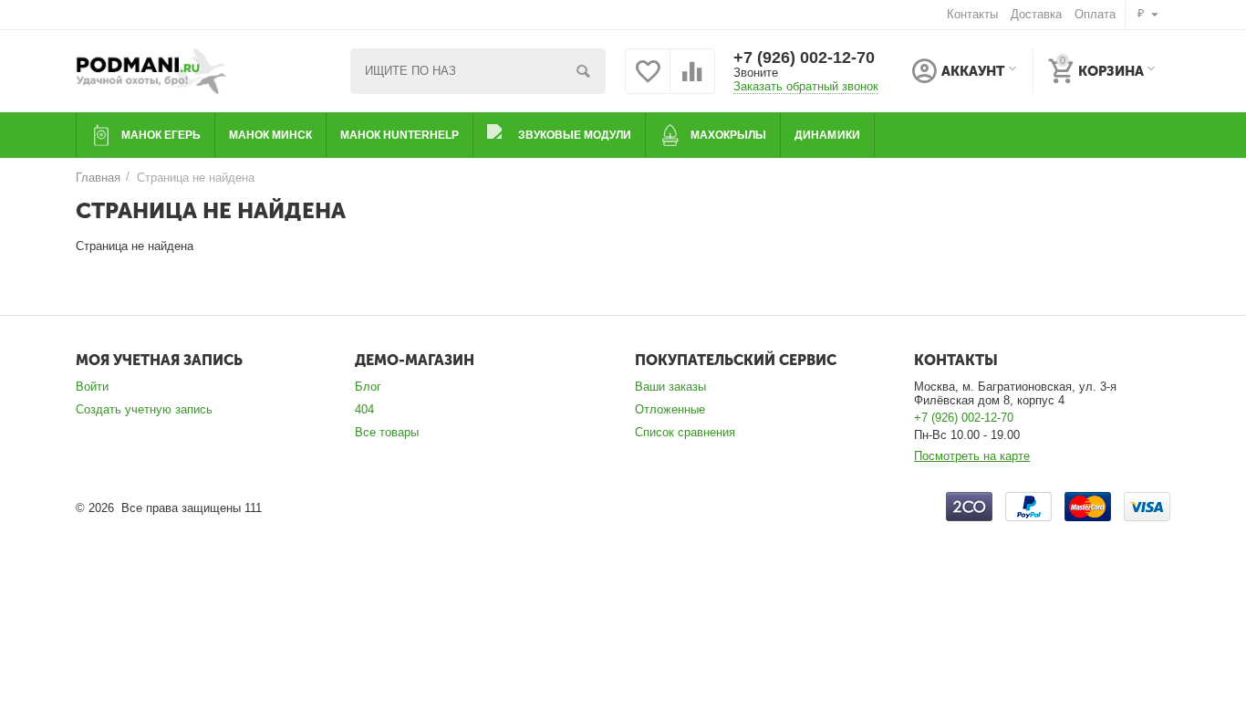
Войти (92, 386)
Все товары (387, 432)
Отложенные (670, 409)
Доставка (1036, 14)
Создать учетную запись (144, 409)
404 (364, 409)
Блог (368, 386)
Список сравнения (685, 432)
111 (253, 508)
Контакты (972, 14)
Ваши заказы (670, 386)
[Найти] (583, 71)
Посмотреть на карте (972, 456)
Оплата (1095, 14)
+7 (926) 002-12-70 (804, 57)
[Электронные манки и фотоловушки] (153, 70)
